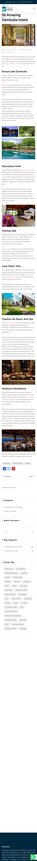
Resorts (27, 463)
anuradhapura (21, 569)
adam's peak (9, 569)
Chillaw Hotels (17, 577)
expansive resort (10, 323)
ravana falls (27, 598)
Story (21, 607)
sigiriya (15, 603)
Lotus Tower (8, 590)
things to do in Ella (10, 620)
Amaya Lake (6, 85)
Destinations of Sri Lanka (14, 507)
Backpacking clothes (11, 573)
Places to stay (17, 463)
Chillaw (7, 577)
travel (7, 624)
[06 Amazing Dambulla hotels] (4, 468)
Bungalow (24, 573)
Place (6, 598)
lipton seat (23, 586)
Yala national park (10, 628)
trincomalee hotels (17, 624)
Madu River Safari (21, 590)
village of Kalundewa (26, 170)
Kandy (14, 586)
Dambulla (6, 463)
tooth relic (23, 620)
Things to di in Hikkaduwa (13, 616)
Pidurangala (22, 594)
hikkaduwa (26, 581)
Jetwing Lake (6, 249)
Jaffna (7, 586)
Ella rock (17, 581)
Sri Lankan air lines (11, 607)
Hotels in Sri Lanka (26, 50)
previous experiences (10, 64)
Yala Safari (23, 628)
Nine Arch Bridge (10, 594)
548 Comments (8, 52)
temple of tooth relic (11, 611)
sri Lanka (24, 603)
